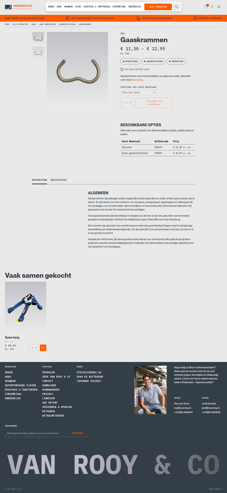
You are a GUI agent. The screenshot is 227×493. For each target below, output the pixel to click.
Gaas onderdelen (47, 24)
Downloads (49, 385)
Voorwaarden (50, 389)
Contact (47, 381)
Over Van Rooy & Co (56, 376)
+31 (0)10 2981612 (211, 412)
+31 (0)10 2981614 (183, 412)
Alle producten (158, 6)
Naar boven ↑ (215, 489)
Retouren (48, 411)
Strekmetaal (119, 6)
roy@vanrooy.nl (182, 407)
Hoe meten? (50, 402)
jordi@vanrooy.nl (211, 407)
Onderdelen (134, 6)
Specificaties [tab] (59, 180)
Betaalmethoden (53, 415)
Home (7, 24)
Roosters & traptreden (97, 6)
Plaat (78, 6)
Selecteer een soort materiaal (138, 87)
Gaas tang (137, 79)
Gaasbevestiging (67, 24)
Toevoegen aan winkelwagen (154, 103)
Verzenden (77, 433)
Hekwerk (68, 6)
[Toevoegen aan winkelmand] (43, 348)
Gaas (59, 6)
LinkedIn (48, 398)
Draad (51, 6)
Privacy (47, 394)
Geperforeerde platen (20, 385)
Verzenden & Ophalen (57, 406)
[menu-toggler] (219, 7)
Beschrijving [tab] (39, 180)
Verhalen (48, 372)
